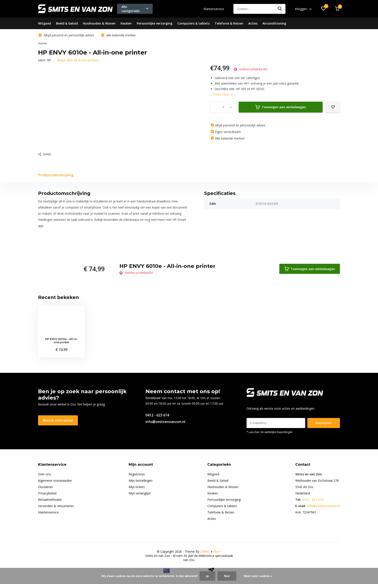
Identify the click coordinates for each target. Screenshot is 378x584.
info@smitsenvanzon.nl (165, 421)
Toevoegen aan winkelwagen (284, 107)
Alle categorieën (130, 9)
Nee (227, 576)
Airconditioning (274, 23)
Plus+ (217, 551)
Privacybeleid (47, 493)
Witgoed (44, 23)
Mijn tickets (137, 487)
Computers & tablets (193, 23)
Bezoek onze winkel (58, 420)
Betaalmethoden (50, 499)
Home (42, 43)
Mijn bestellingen (140, 480)
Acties (252, 23)
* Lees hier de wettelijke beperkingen (269, 432)
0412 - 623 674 (157, 415)
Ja (207, 576)
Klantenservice (213, 9)
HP (49, 60)
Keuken (126, 23)
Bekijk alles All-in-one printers (78, 60)
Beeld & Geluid (67, 23)
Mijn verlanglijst (140, 493)
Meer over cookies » (258, 576)
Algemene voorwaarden (55, 480)
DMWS (205, 551)
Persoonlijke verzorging (154, 23)
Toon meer (221, 94)
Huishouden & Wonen (99, 23)
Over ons (44, 474)
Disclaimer (45, 487)
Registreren (137, 474)
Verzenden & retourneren (56, 506)
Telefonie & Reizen (229, 23)
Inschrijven (323, 423)
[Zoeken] (280, 9)
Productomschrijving (56, 175)
